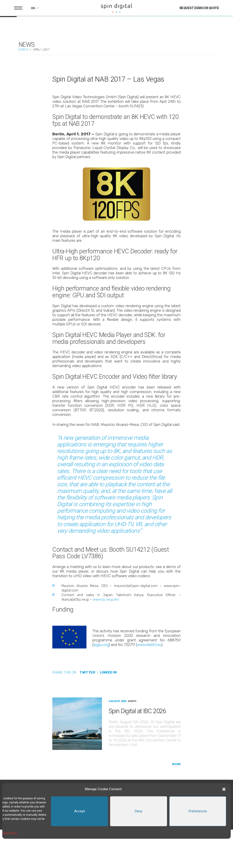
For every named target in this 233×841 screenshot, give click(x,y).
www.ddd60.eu (149, 644)
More (176, 764)
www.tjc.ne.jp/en (106, 599)
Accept (79, 811)
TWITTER (87, 672)
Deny (138, 811)
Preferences (198, 811)
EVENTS (23, 49)
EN (33, 8)
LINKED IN (108, 672)
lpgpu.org (101, 644)
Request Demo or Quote (199, 8)
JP (37, 8)
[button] (224, 789)
